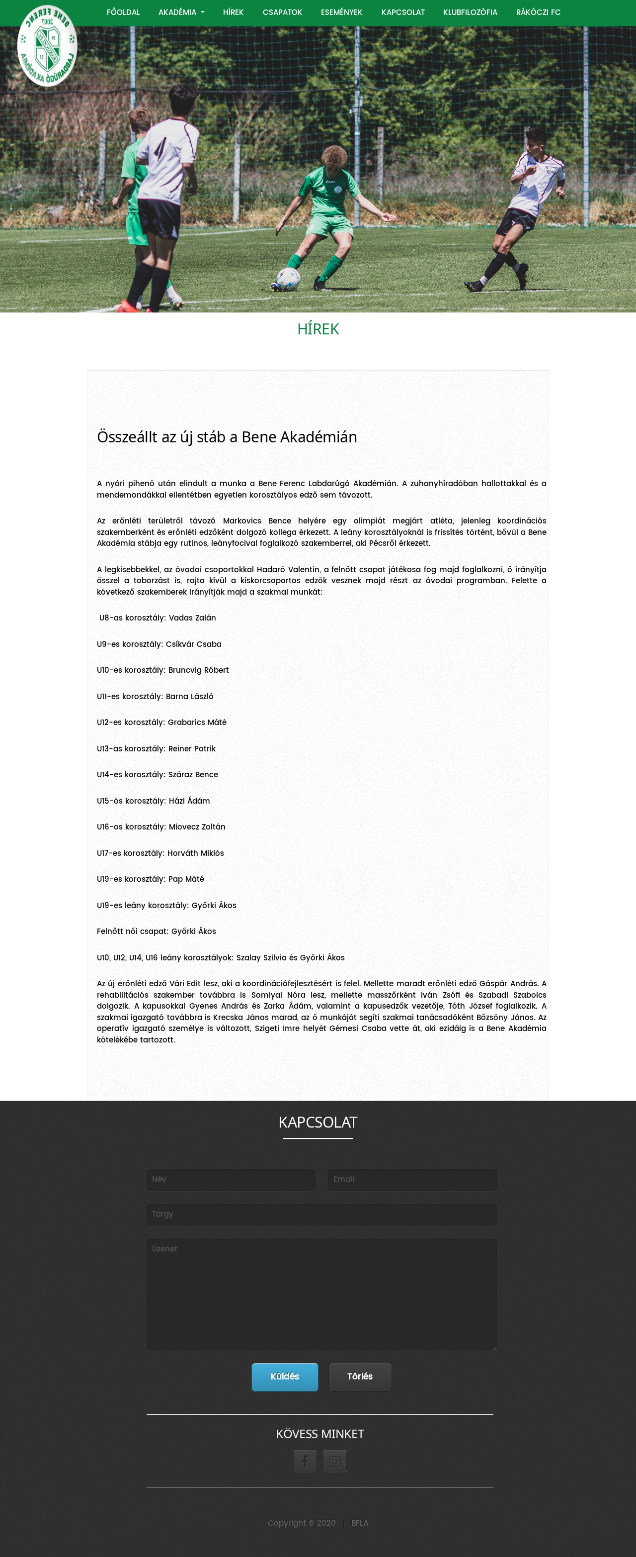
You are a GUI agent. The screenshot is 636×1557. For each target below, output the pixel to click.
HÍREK (233, 12)
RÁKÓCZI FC (538, 12)
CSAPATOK (283, 12)
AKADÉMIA (179, 12)
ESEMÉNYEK (342, 12)
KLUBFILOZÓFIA (470, 12)
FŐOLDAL (123, 12)
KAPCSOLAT (403, 12)
